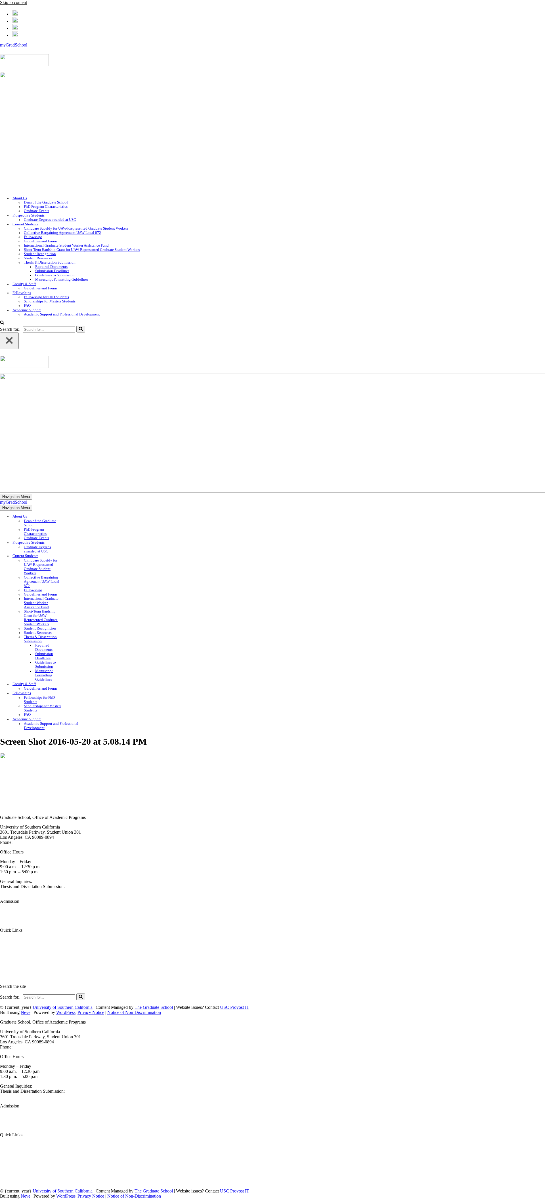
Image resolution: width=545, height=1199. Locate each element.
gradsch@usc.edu (49, 881)
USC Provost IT (234, 1007)
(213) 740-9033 (28, 842)
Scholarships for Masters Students (50, 301)
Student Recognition (40, 254)
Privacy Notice (90, 1012)
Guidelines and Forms (40, 241)
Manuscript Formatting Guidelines (61, 279)
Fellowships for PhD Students (46, 297)
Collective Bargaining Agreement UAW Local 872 (62, 233)
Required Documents (51, 267)
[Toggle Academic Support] (99, 719)
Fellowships (33, 237)
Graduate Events (36, 211)
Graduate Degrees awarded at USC (50, 220)
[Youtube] (15, 34)
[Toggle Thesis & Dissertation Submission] (75, 639)
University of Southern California (63, 1007)
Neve (25, 1012)
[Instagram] (15, 27)
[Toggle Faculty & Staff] (75, 684)
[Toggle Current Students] (75, 556)
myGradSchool (13, 45)
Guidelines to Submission (55, 275)
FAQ (27, 306)
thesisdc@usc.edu (16, 891)
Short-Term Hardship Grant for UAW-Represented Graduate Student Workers (82, 250)
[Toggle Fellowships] (75, 693)
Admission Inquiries (18, 920)
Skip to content (13, 2)
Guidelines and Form (19, 949)
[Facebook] (15, 13)
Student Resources (38, 258)
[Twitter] (15, 20)
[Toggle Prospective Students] (75, 542)
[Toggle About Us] (75, 516)
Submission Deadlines (52, 271)
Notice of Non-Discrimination (134, 1012)
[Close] (9, 340)
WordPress (66, 1012)
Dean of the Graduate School (46, 202)
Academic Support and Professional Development (62, 314)
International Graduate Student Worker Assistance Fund (66, 245)
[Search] (2, 323)
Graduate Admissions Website (27, 910)
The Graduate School (154, 1007)
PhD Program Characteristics (46, 207)
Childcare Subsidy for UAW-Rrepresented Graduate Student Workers (76, 228)
